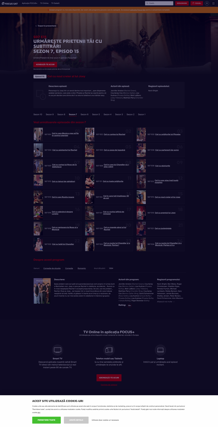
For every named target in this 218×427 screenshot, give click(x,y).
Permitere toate (46, 420)
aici (39, 413)
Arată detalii (76, 420)
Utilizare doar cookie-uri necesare (105, 420)
